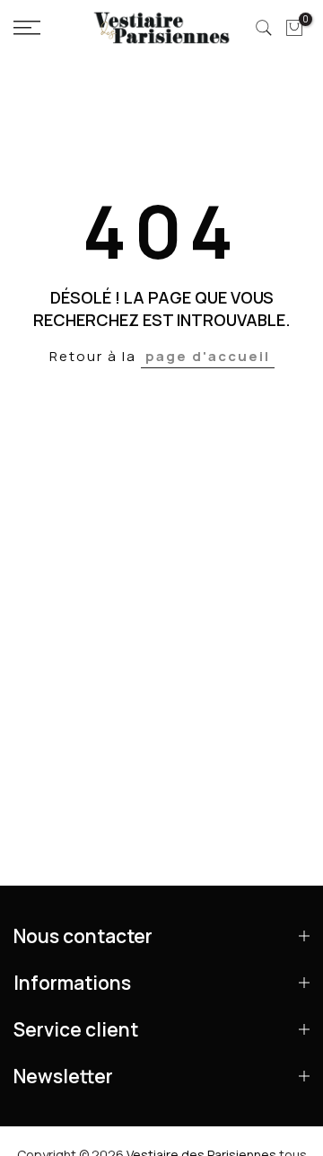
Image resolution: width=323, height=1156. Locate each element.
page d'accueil (207, 356)
